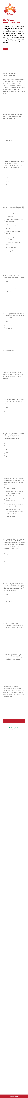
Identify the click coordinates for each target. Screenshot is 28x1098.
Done (14, 721)
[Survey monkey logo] (14, 728)
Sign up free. (21, 729)
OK (5, 49)
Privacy (10, 737)
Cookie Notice (16, 737)
